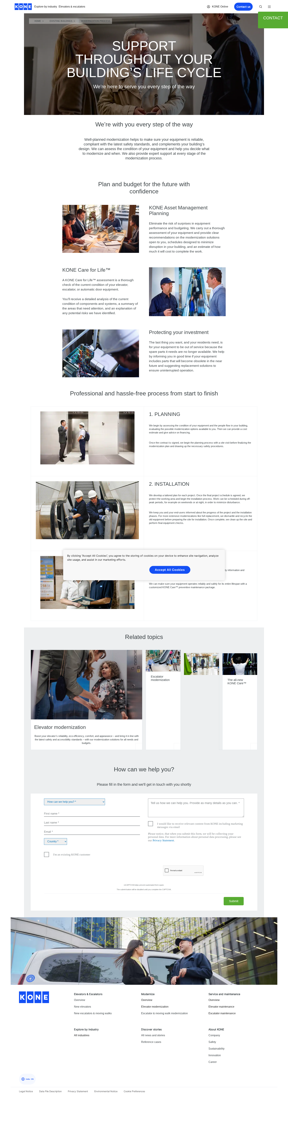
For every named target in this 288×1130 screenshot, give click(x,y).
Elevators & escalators (72, 6)
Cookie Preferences (134, 1091)
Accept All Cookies (170, 569)
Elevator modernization (154, 1006)
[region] (144, 565)
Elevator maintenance (221, 1006)
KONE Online (220, 6)
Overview (146, 1000)
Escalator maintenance (222, 1013)
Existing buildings (61, 21)
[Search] (261, 7)
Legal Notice (26, 1091)
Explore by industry (45, 6)
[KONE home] (23, 6)
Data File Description (50, 1091)
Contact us (243, 6)
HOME (37, 21)
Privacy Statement (163, 840)
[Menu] (269, 7)
